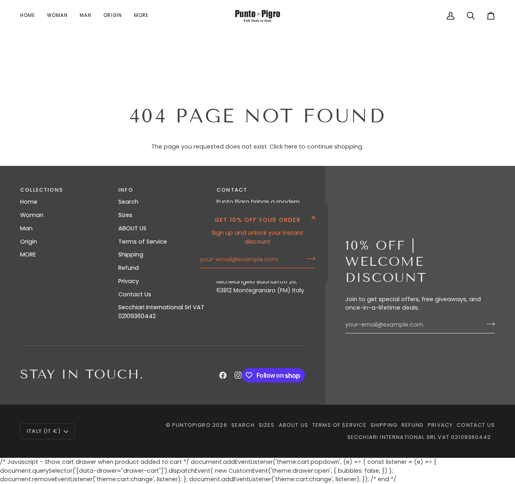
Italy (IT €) (44, 431)
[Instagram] (238, 375)
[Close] (317, 214)
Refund (128, 268)
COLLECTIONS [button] (41, 190)
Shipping (130, 254)
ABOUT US (132, 228)
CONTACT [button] (231, 190)
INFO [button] (125, 190)
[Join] (308, 258)
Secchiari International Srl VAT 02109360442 (419, 437)
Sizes (125, 215)
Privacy (128, 281)
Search (128, 202)
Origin (28, 242)
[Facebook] (223, 375)
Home (28, 202)
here (290, 147)
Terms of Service (142, 242)
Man (26, 228)
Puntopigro (191, 425)
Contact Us (134, 294)
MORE (28, 254)
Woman (31, 215)
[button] (57, 15)
